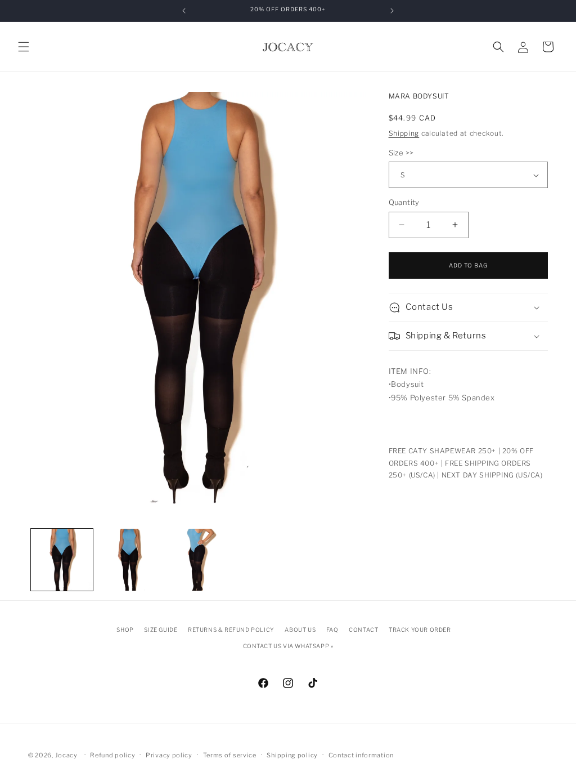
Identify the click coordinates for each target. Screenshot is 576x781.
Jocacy (66, 755)
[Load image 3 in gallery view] (197, 560)
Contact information (361, 755)
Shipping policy (292, 755)
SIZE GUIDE (160, 629)
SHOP (124, 629)
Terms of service (229, 755)
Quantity (404, 202)
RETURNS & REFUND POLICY (231, 629)
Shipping (404, 133)
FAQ (332, 629)
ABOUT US (300, 629)
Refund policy (112, 755)
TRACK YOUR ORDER (420, 629)
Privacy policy (169, 755)
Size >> (401, 152)
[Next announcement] (392, 10)
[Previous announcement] (184, 10)
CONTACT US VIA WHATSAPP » (288, 645)
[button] (23, 46)
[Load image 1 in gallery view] (62, 560)
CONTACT (363, 629)
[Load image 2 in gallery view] (129, 560)
